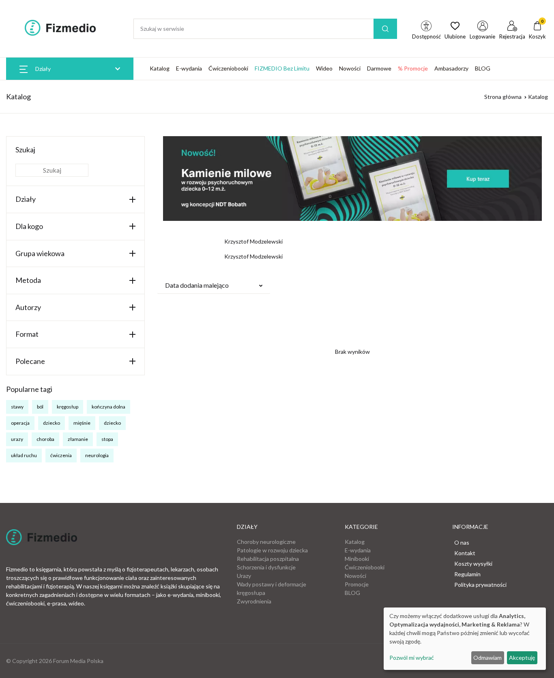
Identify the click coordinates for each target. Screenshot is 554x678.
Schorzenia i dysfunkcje (266, 567)
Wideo (324, 68)
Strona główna (503, 96)
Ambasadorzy (451, 68)
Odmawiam (487, 657)
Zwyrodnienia (254, 601)
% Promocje (413, 68)
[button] (214, 285)
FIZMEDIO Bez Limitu (282, 68)
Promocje (357, 584)
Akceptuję (522, 657)
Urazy (244, 575)
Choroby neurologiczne (266, 541)
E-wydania (189, 68)
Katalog (160, 68)
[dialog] (465, 638)
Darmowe (379, 68)
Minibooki (357, 558)
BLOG (482, 68)
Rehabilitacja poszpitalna (268, 558)
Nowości (350, 68)
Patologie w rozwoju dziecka (272, 550)
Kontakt (464, 553)
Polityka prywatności (480, 584)
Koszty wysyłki (473, 563)
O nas (461, 542)
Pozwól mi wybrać (411, 657)
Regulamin (467, 574)
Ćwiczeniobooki (228, 68)
